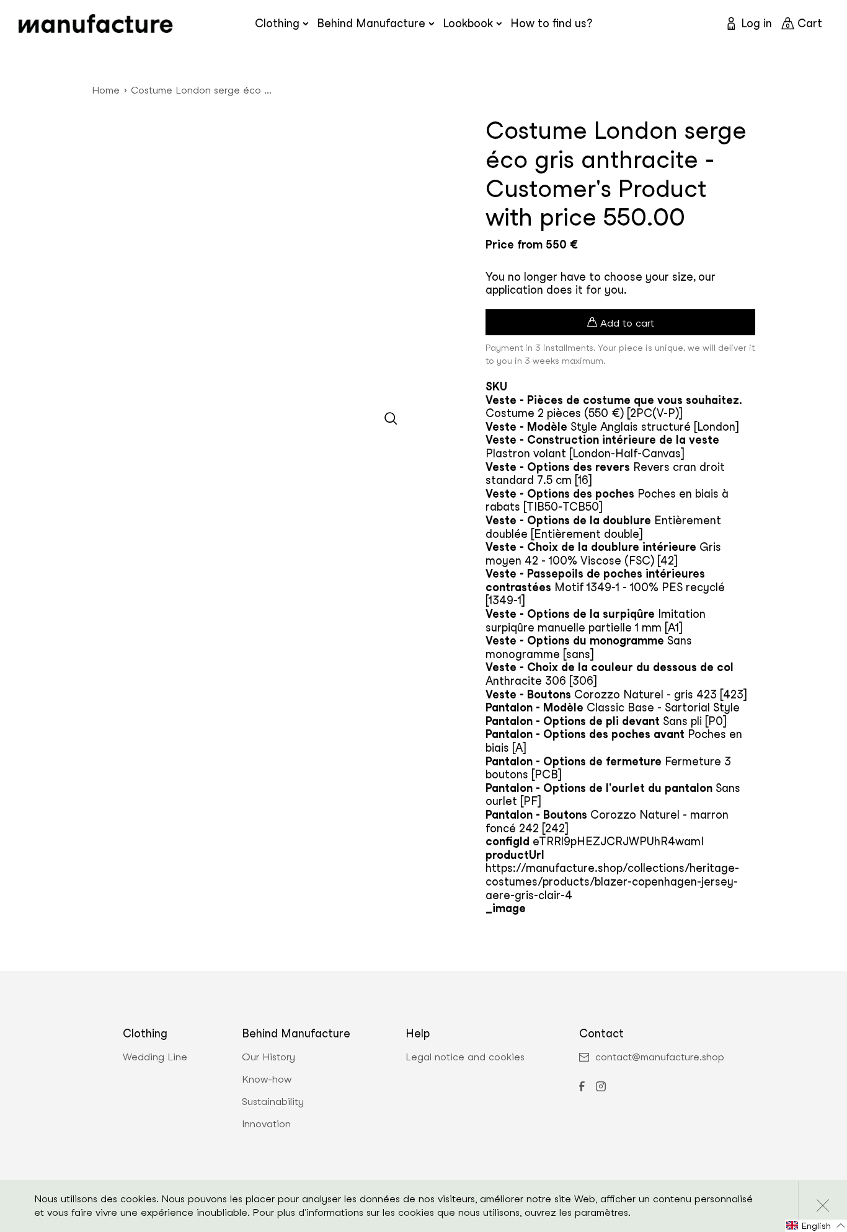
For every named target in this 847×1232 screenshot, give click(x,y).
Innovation (266, 1124)
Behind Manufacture (371, 23)
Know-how (266, 1080)
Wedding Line (155, 1057)
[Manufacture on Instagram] (601, 1087)
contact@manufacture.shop (659, 1057)
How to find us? (551, 23)
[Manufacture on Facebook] (581, 1087)
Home (106, 90)
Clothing (277, 23)
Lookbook (468, 23)
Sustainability (273, 1102)
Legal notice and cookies (465, 1057)
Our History (268, 1057)
